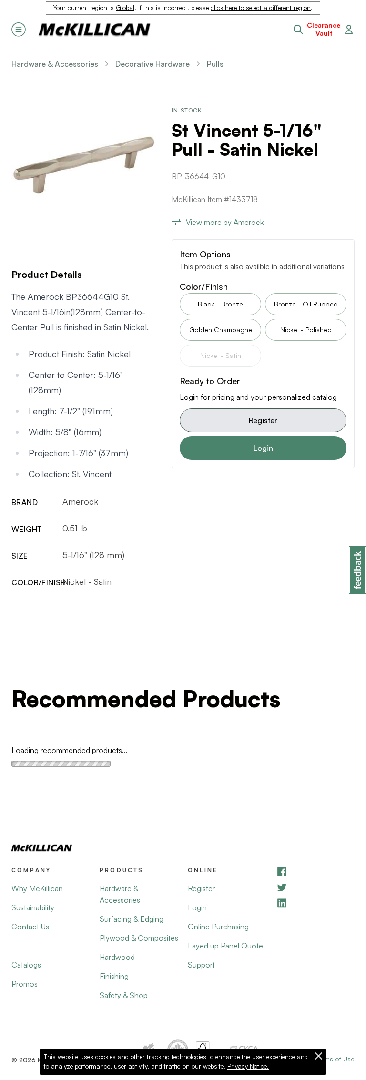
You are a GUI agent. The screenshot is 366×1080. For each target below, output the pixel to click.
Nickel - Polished (306, 330)
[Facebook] (315, 871)
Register (263, 420)
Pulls (215, 64)
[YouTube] (315, 887)
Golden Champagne (220, 330)
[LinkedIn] (315, 903)
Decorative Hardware (152, 64)
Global (125, 7)
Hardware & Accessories (54, 64)
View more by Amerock (225, 222)
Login (263, 448)
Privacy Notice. (248, 1066)
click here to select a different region (261, 7)
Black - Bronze (220, 304)
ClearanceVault (323, 29)
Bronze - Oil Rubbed (306, 304)
